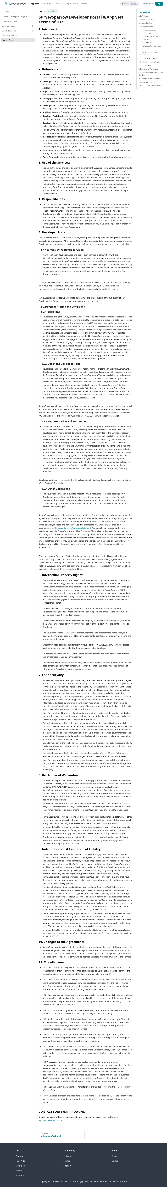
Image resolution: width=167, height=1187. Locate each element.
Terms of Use (7, 40)
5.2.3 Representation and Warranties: (150, 53)
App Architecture (9, 26)
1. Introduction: (145, 12)
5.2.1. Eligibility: (146, 42)
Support (67, 1165)
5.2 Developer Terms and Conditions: (150, 37)
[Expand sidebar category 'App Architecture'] (32, 26)
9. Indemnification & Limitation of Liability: (151, 73)
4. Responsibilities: (145, 23)
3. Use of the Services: (146, 19)
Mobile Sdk (21, 1165)
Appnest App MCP (9, 21)
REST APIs (46, 3)
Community (147, 3)
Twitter (66, 1161)
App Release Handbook (11, 31)
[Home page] (41, 11)
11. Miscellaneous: (145, 82)
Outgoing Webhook (10, 35)
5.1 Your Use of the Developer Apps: (148, 31)
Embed (84, 3)
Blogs (114, 1156)
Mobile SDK (59, 3)
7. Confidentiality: (145, 65)
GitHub (115, 1161)
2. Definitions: (143, 16)
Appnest (35, 3)
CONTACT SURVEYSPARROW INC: (150, 86)
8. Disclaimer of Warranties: (148, 69)
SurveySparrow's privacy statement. (74, 528)
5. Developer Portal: (146, 26)
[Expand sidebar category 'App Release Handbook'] (32, 31)
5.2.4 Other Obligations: (150, 58)
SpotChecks (72, 3)
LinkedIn (67, 1156)
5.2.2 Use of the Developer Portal (150, 47)
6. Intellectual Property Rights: (149, 62)
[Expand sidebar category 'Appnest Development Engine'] (32, 16)
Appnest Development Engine (14, 16)
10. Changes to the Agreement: (150, 78)
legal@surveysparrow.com (51, 1120)
